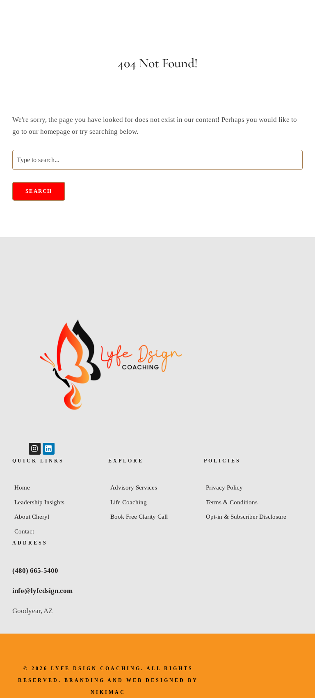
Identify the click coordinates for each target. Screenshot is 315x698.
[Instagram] (35, 449)
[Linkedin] (49, 449)
